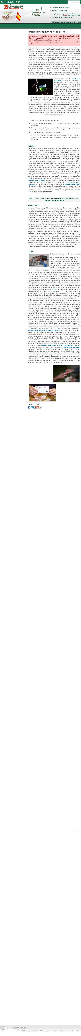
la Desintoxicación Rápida (71, 184)
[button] (75, 831)
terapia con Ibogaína (65, 345)
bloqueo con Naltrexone (71, 347)
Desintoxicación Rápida (49, 345)
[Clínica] (13, 9)
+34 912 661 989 (9, 2)
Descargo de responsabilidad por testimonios (71, 1030)
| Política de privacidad (44, 1030)
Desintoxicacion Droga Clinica (32, 1030)
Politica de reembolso (55, 1030)
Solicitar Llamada (74, 2)
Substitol (54, 289)
